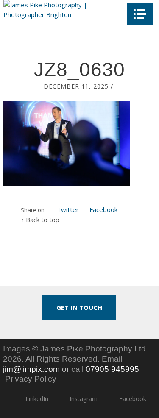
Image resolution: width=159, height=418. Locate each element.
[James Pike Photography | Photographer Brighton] (62, 9)
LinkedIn (36, 399)
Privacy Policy (30, 378)
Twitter (68, 209)
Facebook (103, 209)
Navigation (140, 14)
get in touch (79, 307)
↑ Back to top (40, 219)
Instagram (84, 399)
